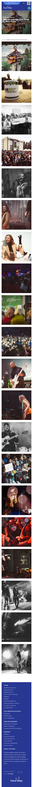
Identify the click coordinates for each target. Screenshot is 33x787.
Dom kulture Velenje (11, 694)
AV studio (10, 773)
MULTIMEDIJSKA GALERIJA (12, 711)
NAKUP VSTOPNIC (9, 749)
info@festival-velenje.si (12, 3)
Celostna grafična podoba (12, 728)
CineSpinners (8, 707)
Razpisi (6, 699)
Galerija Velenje (9, 738)
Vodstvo (6, 734)
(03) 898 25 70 (12, 2)
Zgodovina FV (8, 692)
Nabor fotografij (9, 726)
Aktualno (7, 713)
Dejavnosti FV (8, 690)
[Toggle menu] (29, 8)
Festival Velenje (9, 736)
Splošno (6, 696)
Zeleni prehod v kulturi (11, 703)
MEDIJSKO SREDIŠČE (10, 721)
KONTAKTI (7, 732)
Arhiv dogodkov (9, 718)
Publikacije (7, 716)
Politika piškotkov (10, 701)
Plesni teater (8, 745)
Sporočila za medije (10, 724)
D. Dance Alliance (10, 705)
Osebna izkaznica (10, 687)
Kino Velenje (8, 741)
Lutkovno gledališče (10, 743)
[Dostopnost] (28, 3)
